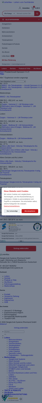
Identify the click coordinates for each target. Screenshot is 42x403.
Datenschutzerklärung (11, 206)
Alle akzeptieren (29, 211)
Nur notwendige (12, 211)
